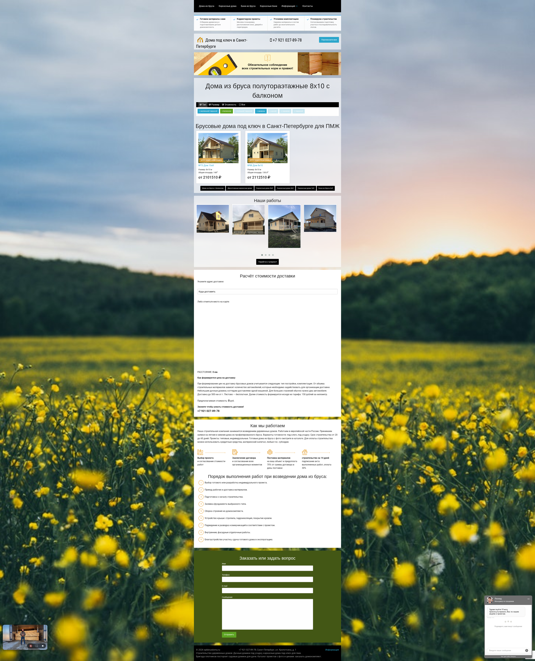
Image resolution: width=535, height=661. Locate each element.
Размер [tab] (215, 104)
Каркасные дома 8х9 (285, 188)
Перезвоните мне (329, 40)
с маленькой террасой (208, 111)
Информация (288, 6)
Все (243, 104)
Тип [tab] (204, 104)
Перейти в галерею (267, 262)
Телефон (226, 575)
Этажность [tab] (230, 104)
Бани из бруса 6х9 (325, 188)
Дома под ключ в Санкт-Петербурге (221, 43)
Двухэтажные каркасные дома (240, 188)
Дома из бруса (206, 6)
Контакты (307, 6)
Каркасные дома (227, 6)
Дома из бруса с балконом (212, 188)
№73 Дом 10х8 (206, 165)
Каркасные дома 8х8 (264, 188)
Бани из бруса (248, 6)
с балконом (226, 111)
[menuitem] (207, 6)
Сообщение (227, 597)
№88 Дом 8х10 (255, 165)
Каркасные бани (268, 6)
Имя (224, 564)
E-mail (224, 586)
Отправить (229, 634)
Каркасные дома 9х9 (306, 188)
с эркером (261, 111)
